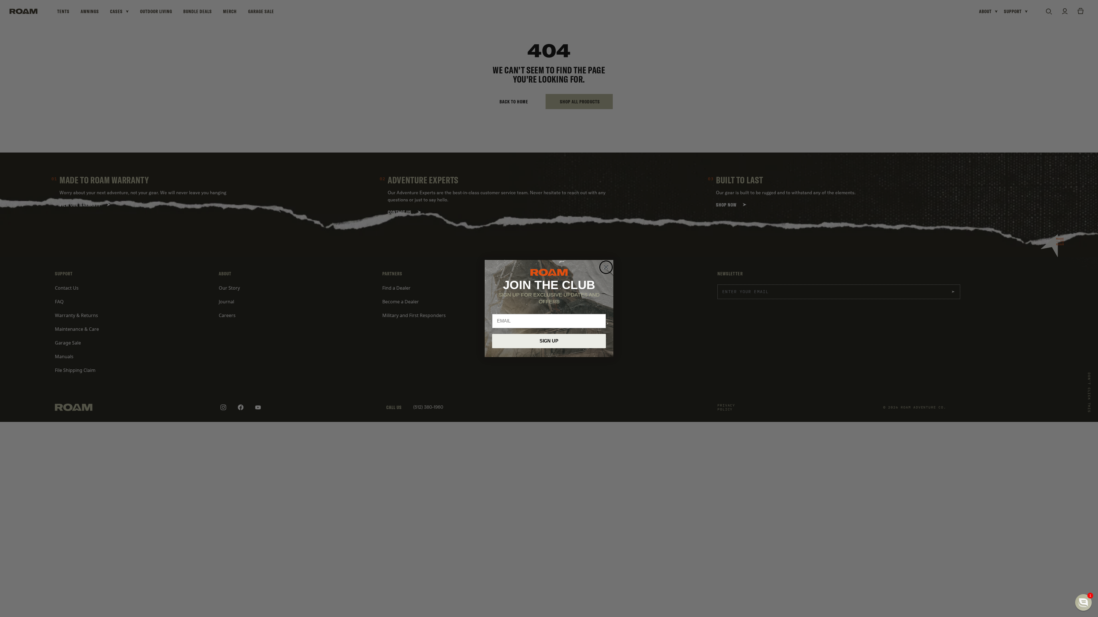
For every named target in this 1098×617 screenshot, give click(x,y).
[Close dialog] (606, 267)
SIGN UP (549, 340)
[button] (1083, 602)
